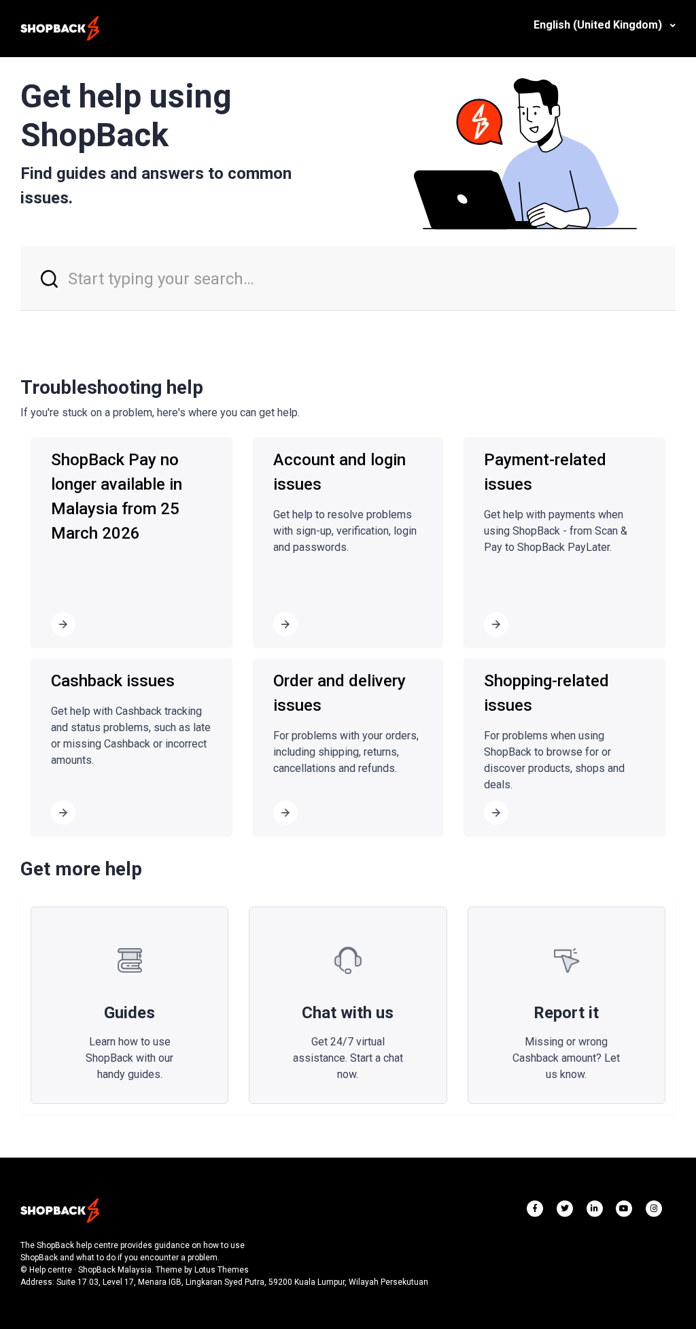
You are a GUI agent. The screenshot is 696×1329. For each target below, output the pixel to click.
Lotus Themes (221, 1270)
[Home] (59, 28)
